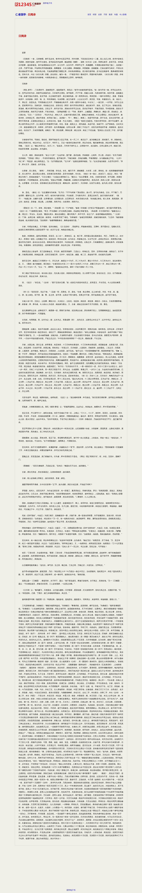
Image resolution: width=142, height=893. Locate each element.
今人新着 (123, 14)
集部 (110, 14)
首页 (89, 14)
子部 (105, 14)
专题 (116, 14)
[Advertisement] (71, 870)
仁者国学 (20, 14)
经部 (94, 14)
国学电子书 (47, 3)
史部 (100, 14)
